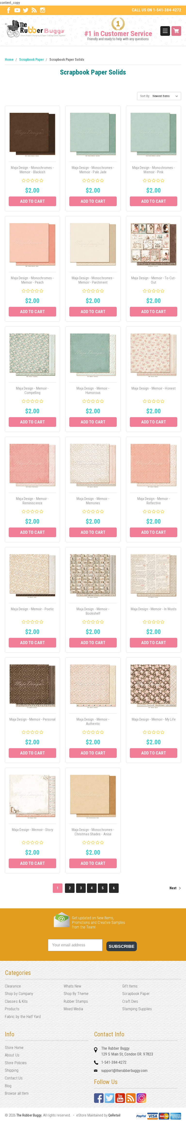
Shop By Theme (76, 993)
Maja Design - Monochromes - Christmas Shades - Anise (93, 832)
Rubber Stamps (76, 1001)
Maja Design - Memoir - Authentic (93, 721)
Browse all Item (17, 1093)
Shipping (11, 1070)
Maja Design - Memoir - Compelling (32, 390)
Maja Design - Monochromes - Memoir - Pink (153, 170)
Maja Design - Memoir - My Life (154, 719)
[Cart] (176, 31)
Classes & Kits (16, 1001)
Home (9, 59)
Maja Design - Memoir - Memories (93, 501)
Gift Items (130, 986)
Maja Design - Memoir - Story (32, 830)
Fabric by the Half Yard (23, 1016)
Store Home (14, 1047)
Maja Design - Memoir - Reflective (153, 501)
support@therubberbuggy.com (124, 1070)
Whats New (72, 986)
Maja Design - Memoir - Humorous (93, 390)
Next (173, 888)
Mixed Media (73, 1009)
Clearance (13, 986)
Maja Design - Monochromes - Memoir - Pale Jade (93, 170)
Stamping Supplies (137, 1009)
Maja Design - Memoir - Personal (32, 719)
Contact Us (14, 1078)
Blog (8, 1086)
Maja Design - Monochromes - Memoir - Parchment (93, 280)
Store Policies (16, 1063)
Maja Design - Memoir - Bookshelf (93, 611)
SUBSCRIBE (121, 946)
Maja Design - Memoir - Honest (154, 388)
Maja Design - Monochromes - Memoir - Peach (32, 280)
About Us (12, 1055)
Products (12, 1009)
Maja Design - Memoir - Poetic (32, 609)
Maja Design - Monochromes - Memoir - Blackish (32, 170)
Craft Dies (130, 1001)
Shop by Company (19, 993)
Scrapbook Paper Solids (66, 59)
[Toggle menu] (165, 31)
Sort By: (145, 96)
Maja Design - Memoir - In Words (154, 609)
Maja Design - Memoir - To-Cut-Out (153, 280)
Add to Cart (32, 201)
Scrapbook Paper (31, 59)
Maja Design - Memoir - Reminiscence (32, 501)
